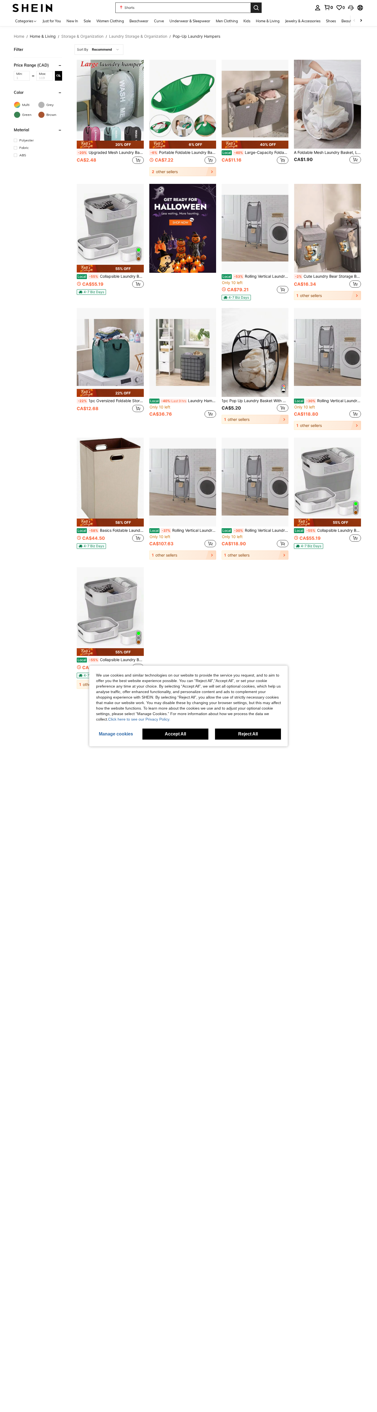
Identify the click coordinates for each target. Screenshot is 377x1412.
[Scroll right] (361, 20)
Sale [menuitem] (87, 21)
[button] (350, 7)
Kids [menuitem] (246, 21)
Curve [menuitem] (159, 21)
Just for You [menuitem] (52, 21)
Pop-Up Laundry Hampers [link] (196, 36)
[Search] (256, 7)
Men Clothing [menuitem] (227, 21)
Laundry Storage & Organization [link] (138, 36)
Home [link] (19, 36)
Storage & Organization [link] (82, 36)
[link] (328, 7)
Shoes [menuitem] (331, 21)
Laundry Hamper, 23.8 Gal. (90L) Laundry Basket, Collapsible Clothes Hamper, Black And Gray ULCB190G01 (183, 401)
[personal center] (317, 7)
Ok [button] (58, 75)
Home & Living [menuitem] (268, 21)
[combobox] (99, 49)
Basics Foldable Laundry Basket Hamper (111, 530)
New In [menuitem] (72, 21)
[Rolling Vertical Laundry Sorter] (255, 228)
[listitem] (110, 118)
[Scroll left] (354, 20)
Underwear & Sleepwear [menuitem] (189, 21)
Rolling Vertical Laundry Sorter (255, 276)
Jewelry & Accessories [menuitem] (302, 21)
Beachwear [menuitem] (138, 21)
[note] (110, 145)
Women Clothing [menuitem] (110, 21)
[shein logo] (32, 8)
